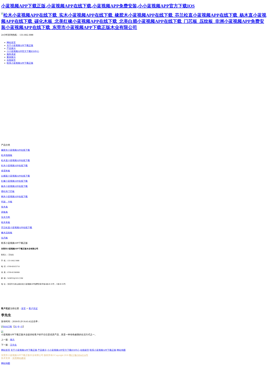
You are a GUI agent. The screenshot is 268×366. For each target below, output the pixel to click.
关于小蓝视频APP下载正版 (20, 45)
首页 (23, 308)
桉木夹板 (5, 222)
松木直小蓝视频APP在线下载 (15, 160)
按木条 (4, 207)
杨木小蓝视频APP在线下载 (14, 186)
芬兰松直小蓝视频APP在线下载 (16, 227)
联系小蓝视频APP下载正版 (20, 63)
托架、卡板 (6, 202)
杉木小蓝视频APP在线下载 (14, 165)
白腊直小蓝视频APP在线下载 (15, 176)
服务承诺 (11, 54)
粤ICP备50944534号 (78, 355)
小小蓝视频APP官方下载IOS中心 (23, 51)
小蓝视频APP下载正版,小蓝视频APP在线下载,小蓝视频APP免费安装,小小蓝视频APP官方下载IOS (98, 5)
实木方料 (5, 217)
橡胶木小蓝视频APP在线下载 (15, 150)
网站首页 (11, 42)
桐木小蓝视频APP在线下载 (14, 196)
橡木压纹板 (6, 232)
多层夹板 (5, 171)
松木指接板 (6, 155)
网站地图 (121, 350)
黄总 (12, 340)
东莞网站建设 (19, 358)
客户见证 (33, 308)
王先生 (13, 345)
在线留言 (11, 60)
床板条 (4, 212)
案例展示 (11, 57)
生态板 (4, 238)
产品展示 (11, 48)
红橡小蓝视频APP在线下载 (14, 181)
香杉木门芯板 (8, 191)
